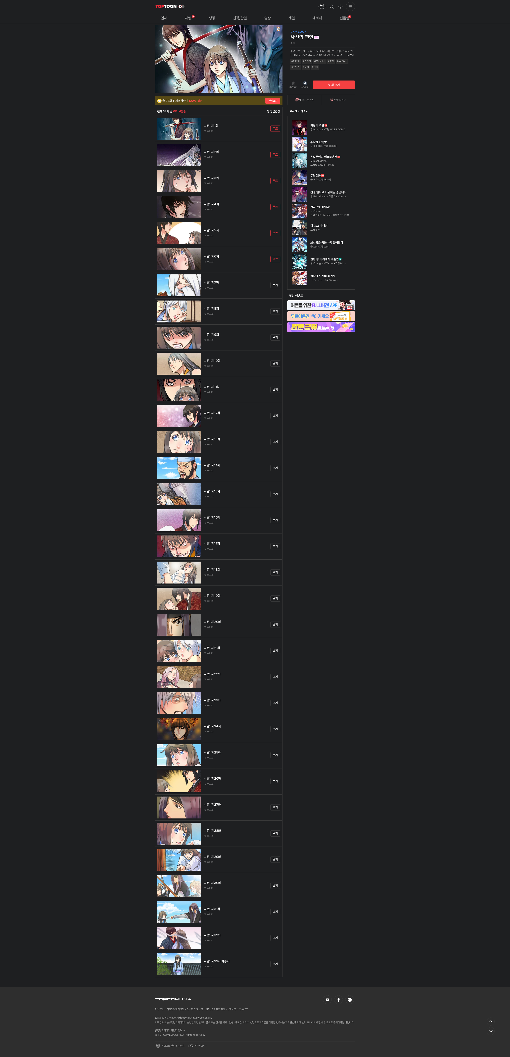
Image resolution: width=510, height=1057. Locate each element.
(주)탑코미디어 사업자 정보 (168, 1030)
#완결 (315, 67)
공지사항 (232, 1009)
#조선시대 (319, 61)
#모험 (331, 61)
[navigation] (164, 18)
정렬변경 (275, 111)
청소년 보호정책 (195, 1009)
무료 (275, 128)
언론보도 (243, 1009)
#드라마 (307, 61)
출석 (322, 6)
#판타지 (295, 61)
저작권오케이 (200, 1045)
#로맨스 (295, 67)
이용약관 (159, 1009)
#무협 (306, 67)
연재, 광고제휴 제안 (215, 1009)
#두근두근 (342, 61)
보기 (275, 285)
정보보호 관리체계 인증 (172, 1045)
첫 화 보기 (334, 85)
